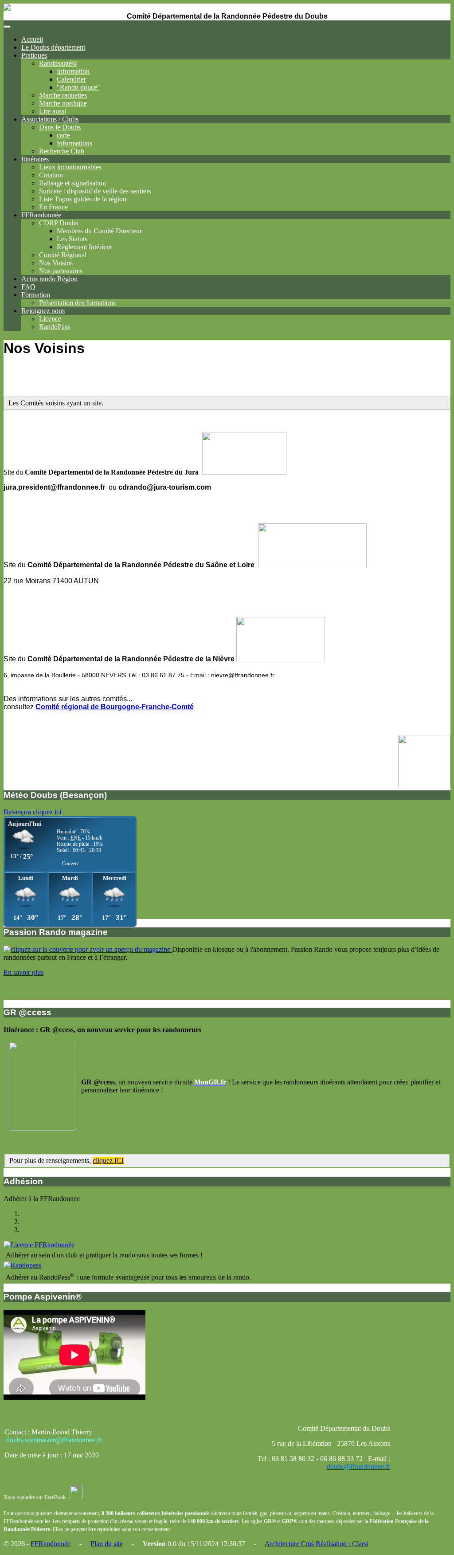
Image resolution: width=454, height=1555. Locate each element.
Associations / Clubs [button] (49, 119)
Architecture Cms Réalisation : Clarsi (316, 1543)
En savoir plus (23, 972)
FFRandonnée (50, 1543)
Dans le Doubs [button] (60, 127)
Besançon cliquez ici (32, 812)
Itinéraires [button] (35, 159)
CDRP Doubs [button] (58, 223)
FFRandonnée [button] (41, 215)
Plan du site (106, 1543)
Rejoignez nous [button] (43, 310)
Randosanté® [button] (58, 63)
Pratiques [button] (34, 55)
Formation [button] (35, 294)
